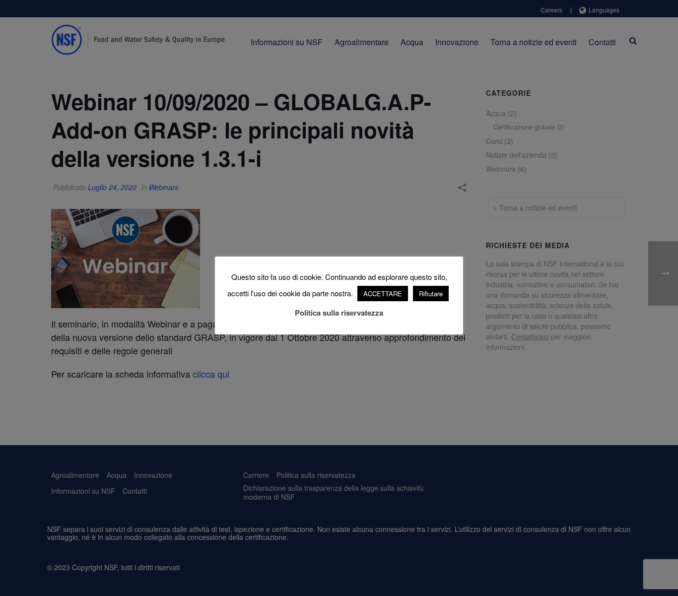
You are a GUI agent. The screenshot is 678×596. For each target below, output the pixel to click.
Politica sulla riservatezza (339, 312)
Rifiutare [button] (431, 293)
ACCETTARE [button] (382, 293)
